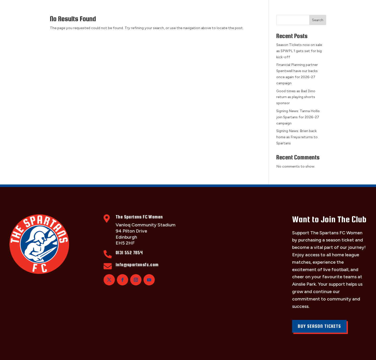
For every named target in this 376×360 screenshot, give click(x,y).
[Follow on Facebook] (122, 279)
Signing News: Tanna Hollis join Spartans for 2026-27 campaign (298, 117)
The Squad (81, 9)
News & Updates (288, 9)
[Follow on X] (109, 279)
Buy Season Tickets (319, 326)
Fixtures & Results (125, 9)
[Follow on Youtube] (149, 279)
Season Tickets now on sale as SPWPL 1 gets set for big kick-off (299, 51)
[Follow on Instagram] (135, 279)
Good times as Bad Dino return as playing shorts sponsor (295, 97)
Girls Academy (243, 9)
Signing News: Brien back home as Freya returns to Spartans (297, 137)
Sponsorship (203, 9)
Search (317, 20)
